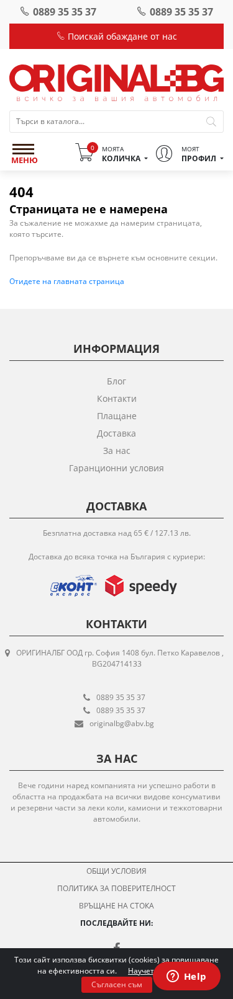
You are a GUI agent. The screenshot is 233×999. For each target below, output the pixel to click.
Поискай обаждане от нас (121, 36)
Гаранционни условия (116, 468)
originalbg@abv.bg (121, 723)
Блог (116, 381)
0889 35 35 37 (64, 12)
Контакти (117, 398)
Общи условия (116, 871)
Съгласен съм (116, 984)
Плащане (117, 416)
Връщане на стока (116, 905)
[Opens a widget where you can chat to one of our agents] (186, 977)
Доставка (116, 433)
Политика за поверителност (116, 888)
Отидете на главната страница (66, 281)
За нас (116, 450)
